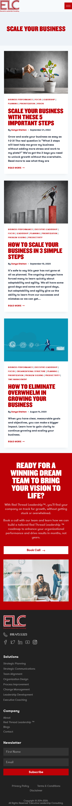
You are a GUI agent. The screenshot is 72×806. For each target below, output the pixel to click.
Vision (40, 103)
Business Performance (20, 99)
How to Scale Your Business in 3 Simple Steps (35, 250)
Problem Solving (17, 237)
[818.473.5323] (5, 635)
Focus (38, 99)
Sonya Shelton (19, 129)
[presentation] (36, 72)
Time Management (17, 379)
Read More (16, 167)
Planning (13, 103)
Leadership (49, 99)
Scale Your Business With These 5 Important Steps (35, 117)
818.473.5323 (18, 634)
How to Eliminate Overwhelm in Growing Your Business (31, 395)
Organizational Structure (31, 371)
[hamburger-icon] (68, 6)
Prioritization (27, 103)
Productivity (35, 237)
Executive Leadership (46, 229)
